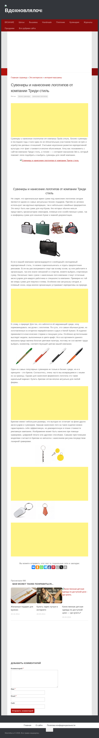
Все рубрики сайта (27, 28)
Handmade (47, 22)
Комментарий (17, 668)
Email (13, 696)
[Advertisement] (49, 51)
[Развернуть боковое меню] (4, 71)
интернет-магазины (53, 78)
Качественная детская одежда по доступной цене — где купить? (72, 610)
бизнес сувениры (24, 96)
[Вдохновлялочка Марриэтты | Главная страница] (23, 10)
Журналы (88, 22)
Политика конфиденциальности (61, 725)
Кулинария (74, 22)
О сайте (39, 725)
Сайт (13, 703)
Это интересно (35, 78)
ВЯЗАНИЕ (9, 22)
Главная (27, 725)
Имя (13, 689)
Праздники (9, 28)
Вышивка (33, 22)
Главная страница (19, 78)
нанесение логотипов (39, 96)
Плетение (60, 22)
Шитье (22, 22)
